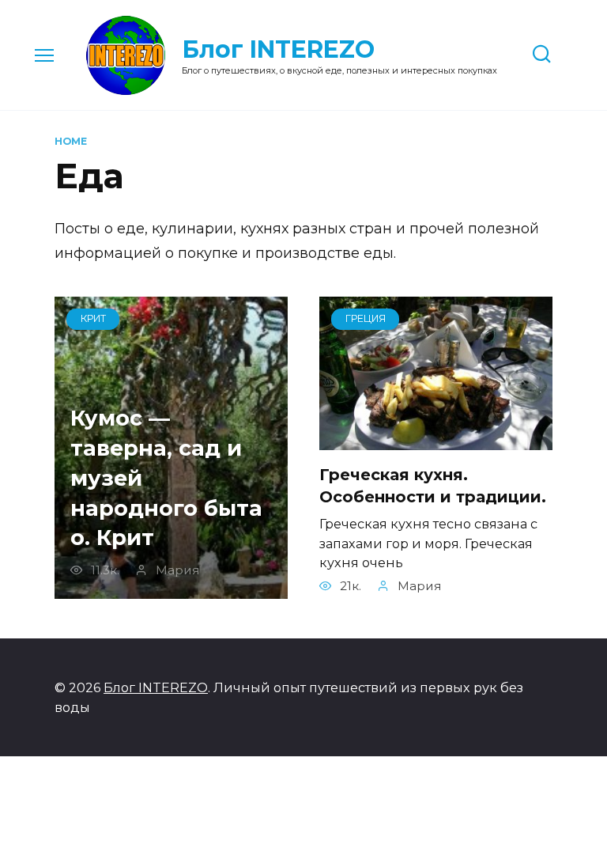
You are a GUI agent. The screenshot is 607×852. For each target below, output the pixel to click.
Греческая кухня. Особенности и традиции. (432, 485)
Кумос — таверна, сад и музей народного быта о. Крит (166, 478)
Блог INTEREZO (278, 49)
